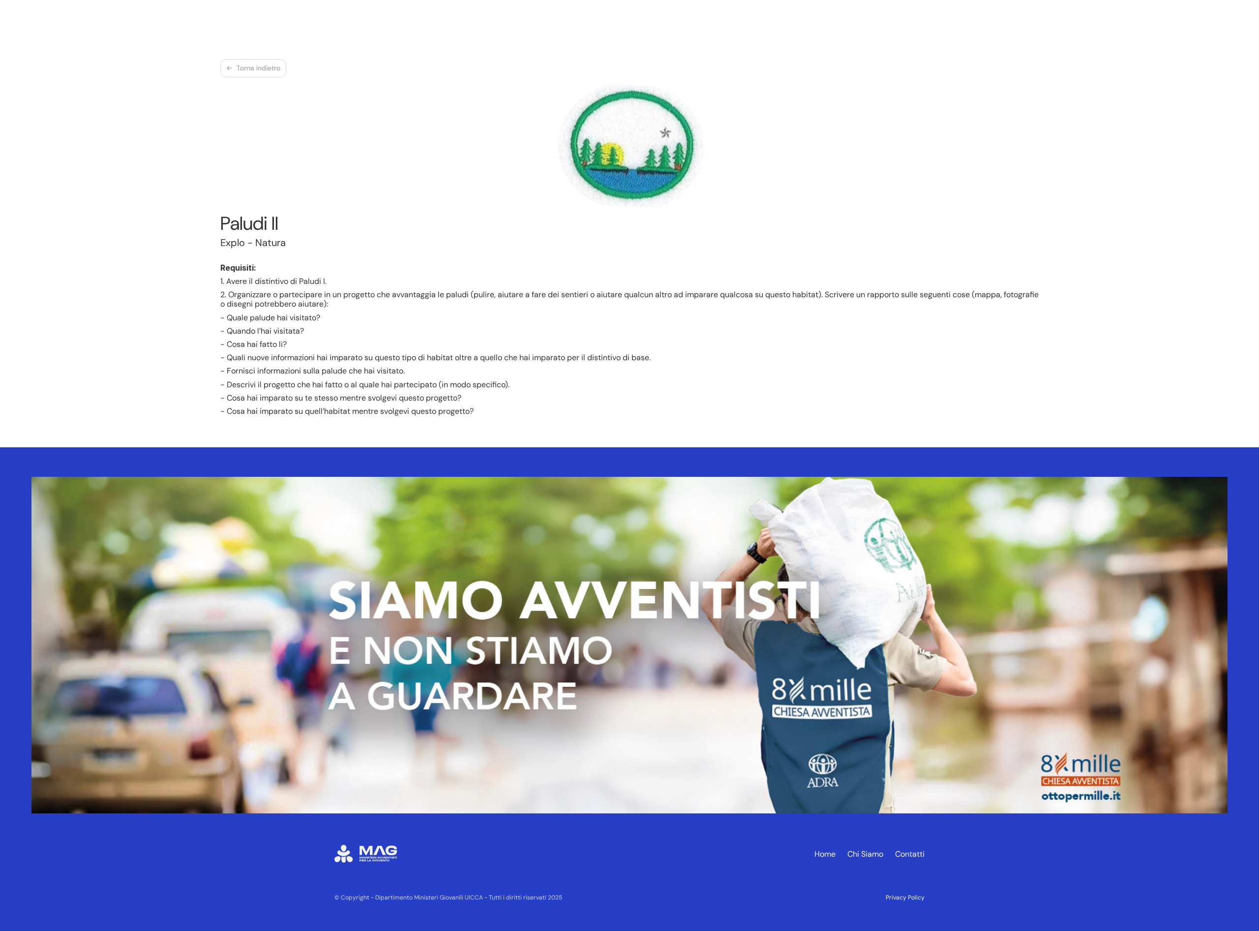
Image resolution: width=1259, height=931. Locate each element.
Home (825, 854)
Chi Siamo (865, 854)
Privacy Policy (905, 897)
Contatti (910, 854)
